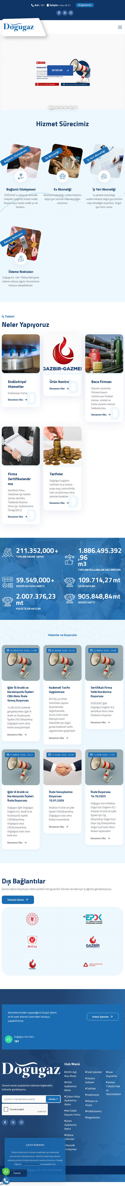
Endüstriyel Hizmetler (17, 384)
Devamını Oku (16, 399)
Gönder (52, 1099)
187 (16, 1041)
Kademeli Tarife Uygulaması (59, 689)
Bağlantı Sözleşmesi (21, 189)
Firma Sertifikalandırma (19, 478)
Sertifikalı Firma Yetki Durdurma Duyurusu (101, 691)
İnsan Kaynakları (111, 1074)
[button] (51, 111)
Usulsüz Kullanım (90, 1080)
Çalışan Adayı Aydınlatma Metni (72, 1100)
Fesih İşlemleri (94, 1072)
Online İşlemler (100, 1017)
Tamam (17, 1173)
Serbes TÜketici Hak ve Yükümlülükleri (113, 1088)
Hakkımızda (93, 1095)
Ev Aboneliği (62, 189)
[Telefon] (6, 1180)
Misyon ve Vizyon (91, 1103)
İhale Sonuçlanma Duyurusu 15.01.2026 (61, 796)
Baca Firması (101, 381)
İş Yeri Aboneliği (104, 189)
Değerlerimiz (93, 1118)
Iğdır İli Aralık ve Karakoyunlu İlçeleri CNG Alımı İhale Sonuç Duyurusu (20, 694)
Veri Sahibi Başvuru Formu (72, 1113)
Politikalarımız (94, 1111)
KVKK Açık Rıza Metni (70, 1074)
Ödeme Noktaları (21, 271)
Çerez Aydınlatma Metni (70, 1125)
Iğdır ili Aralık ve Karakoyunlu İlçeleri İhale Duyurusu (20, 796)
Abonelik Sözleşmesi (70, 1147)
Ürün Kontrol (60, 381)
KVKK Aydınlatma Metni (70, 1086)
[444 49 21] (6, 1171)
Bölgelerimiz (84, 5)
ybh (2, 1184)
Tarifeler (56, 473)
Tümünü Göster (16, 900)
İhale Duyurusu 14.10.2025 (101, 794)
